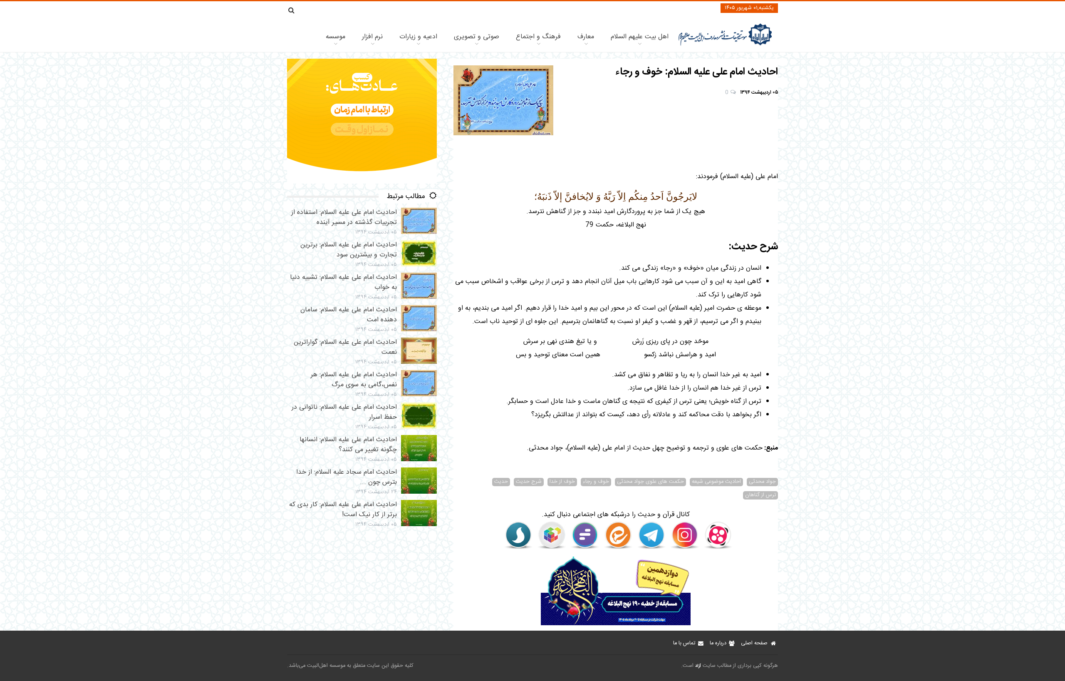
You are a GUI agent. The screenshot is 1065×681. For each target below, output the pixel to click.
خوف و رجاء (596, 482)
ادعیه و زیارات (418, 36)
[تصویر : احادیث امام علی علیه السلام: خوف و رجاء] (503, 100)
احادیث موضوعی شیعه (716, 482)
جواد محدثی (762, 482)
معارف (585, 36)
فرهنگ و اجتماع (538, 36)
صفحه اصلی (754, 643)
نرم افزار (372, 36)
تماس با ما (684, 643)
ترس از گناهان (760, 495)
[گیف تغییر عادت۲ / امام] (362, 182)
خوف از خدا (562, 482)
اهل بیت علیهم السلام (640, 36)
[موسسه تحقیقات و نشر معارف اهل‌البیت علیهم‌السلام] (725, 44)
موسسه (335, 36)
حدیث (501, 482)
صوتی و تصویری (476, 36)
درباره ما (718, 643)
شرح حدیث (529, 482)
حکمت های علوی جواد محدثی (650, 482)
